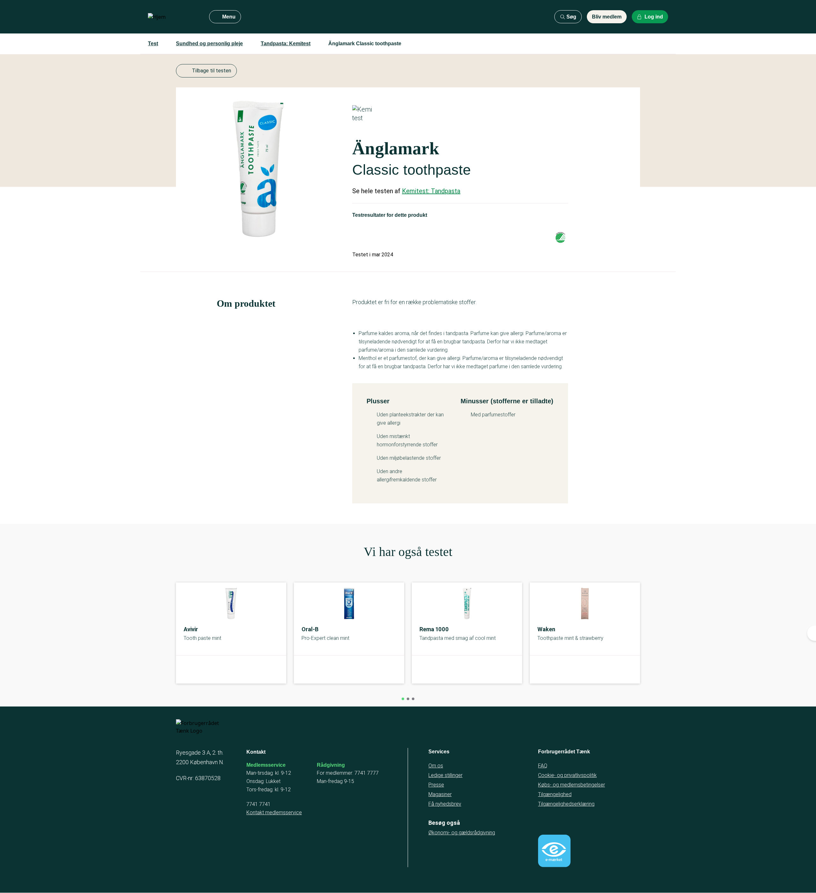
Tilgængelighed (555, 794)
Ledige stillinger (445, 775)
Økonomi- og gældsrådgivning (461, 833)
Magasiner (440, 794)
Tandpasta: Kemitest (285, 43)
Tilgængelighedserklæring (566, 804)
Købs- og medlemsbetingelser (571, 785)
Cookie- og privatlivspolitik (567, 775)
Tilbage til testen (211, 71)
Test (153, 43)
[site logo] (173, 17)
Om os (435, 766)
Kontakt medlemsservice (274, 812)
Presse (436, 785)
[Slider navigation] (403, 699)
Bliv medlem (607, 16)
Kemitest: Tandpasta (431, 191)
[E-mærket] (554, 851)
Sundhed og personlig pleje (209, 43)
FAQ (542, 766)
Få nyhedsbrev (444, 804)
